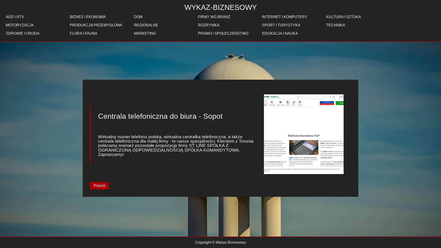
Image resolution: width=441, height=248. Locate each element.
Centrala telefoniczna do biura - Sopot (160, 116)
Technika (335, 25)
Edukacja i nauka (280, 33)
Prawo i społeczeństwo (223, 33)
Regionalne (146, 25)
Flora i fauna (83, 33)
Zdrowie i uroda (23, 33)
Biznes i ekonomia (88, 17)
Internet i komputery (284, 17)
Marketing (145, 33)
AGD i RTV (15, 17)
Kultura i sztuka (343, 17)
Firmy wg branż (214, 17)
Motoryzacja (20, 25)
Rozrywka (209, 25)
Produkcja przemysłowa (96, 25)
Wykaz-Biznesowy (220, 7)
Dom (138, 17)
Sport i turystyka (281, 25)
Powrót (99, 186)
